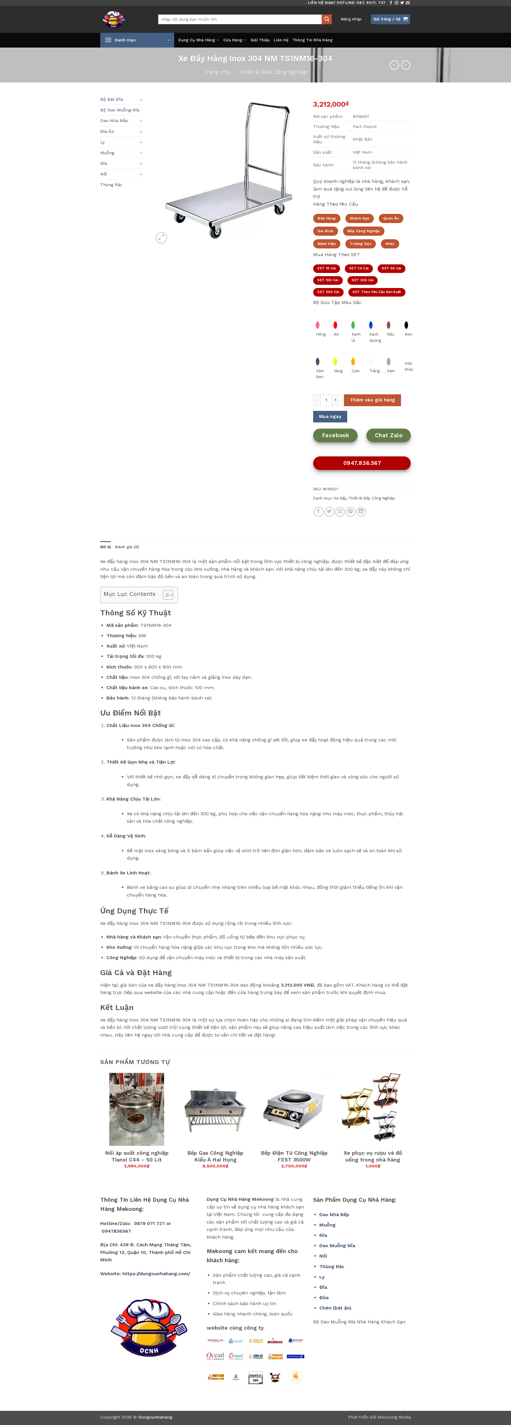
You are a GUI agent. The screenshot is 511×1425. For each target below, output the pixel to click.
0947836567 (116, 1231)
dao (244, 985)
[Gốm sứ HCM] (255, 1356)
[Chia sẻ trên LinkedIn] (361, 512)
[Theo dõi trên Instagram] (396, 3)
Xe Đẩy (340, 498)
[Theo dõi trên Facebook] (391, 3)
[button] (351, 19)
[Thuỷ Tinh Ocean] (236, 1356)
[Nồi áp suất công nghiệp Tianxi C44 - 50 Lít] (136, 1109)
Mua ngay (330, 416)
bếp (250, 937)
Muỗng (107, 152)
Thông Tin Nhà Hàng (312, 40)
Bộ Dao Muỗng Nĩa (119, 110)
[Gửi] (327, 19)
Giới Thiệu (260, 40)
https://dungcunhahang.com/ (156, 1273)
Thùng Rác (111, 184)
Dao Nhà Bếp (114, 120)
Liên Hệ (281, 40)
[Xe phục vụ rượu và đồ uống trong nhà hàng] (373, 1109)
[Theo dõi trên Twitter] (402, 3)
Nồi (103, 174)
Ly (102, 142)
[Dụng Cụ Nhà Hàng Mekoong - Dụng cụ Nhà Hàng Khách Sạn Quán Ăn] (124, 19)
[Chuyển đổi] (141, 99)
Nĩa (103, 163)
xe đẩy (309, 740)
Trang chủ (217, 72)
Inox (135, 677)
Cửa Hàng (232, 40)
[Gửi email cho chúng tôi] (408, 3)
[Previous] (100, 1129)
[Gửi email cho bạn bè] (340, 512)
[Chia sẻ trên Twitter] (329, 512)
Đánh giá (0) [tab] (127, 547)
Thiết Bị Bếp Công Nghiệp (273, 72)
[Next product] (394, 65)
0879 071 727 (149, 1223)
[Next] (409, 1129)
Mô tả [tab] (105, 547)
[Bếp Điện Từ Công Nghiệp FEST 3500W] (294, 1109)
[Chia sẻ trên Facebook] (319, 512)
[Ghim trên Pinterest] (350, 512)
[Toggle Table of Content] (165, 595)
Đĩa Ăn (107, 131)
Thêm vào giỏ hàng (372, 400)
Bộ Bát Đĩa (111, 99)
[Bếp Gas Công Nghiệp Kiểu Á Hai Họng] (215, 1109)
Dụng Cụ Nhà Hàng (196, 40)
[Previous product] (405, 65)
